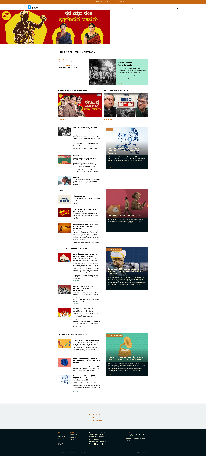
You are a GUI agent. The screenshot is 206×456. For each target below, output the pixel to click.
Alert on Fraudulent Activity (64, 452)
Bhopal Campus (61, 436)
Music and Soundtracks (95, 420)
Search (177, 8)
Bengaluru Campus (62, 435)
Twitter (92, 444)
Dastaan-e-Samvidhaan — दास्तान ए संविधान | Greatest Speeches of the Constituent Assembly (125, 150)
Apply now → (122, 2)
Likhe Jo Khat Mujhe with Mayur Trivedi (124, 215)
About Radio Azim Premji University (99, 415)
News (59, 440)
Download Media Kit (81, 452)
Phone (90, 444)
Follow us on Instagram (64, 65)
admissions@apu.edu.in (98, 436)
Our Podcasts (93, 417)
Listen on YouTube (63, 60)
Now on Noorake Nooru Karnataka (125, 64)
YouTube (100, 444)
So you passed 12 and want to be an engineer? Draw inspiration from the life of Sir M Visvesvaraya (127, 271)
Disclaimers (73, 452)
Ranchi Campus (61, 438)
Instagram (97, 444)
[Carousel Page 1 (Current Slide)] (118, 83)
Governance (72, 439)
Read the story (62, 119)
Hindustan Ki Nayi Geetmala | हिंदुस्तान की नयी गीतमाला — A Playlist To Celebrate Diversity (126, 358)
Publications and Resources (73, 435)
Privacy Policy (73, 437)
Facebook (102, 444)
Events (59, 442)
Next (149, 72)
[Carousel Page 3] (120, 83)
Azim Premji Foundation (60, 444)
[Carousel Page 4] (121, 83)
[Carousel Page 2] (119, 83)
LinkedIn (95, 444)
